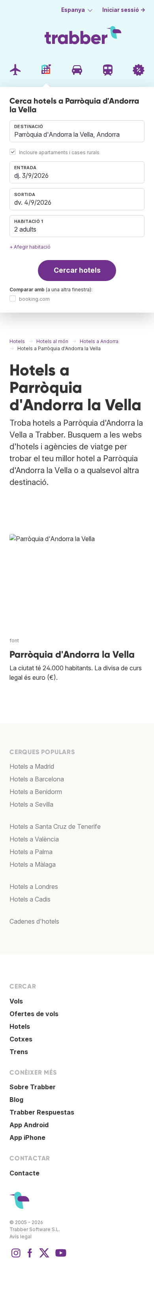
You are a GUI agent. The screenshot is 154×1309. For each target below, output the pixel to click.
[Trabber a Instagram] (15, 1257)
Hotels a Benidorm (35, 792)
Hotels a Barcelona (36, 779)
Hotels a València (34, 839)
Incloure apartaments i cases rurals (59, 152)
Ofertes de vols (33, 1014)
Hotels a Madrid (31, 766)
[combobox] (77, 131)
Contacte (24, 1173)
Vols (16, 1001)
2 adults (25, 229)
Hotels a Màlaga (32, 864)
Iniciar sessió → (123, 10)
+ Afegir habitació (30, 247)
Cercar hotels (77, 270)
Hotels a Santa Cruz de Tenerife (55, 826)
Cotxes (20, 1039)
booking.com (34, 299)
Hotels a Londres (33, 886)
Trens (18, 1052)
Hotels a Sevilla (31, 804)
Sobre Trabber (32, 1087)
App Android (29, 1125)
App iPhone (27, 1137)
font (14, 640)
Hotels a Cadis (30, 899)
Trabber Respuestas (41, 1112)
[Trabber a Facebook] (30, 1257)
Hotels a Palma (31, 852)
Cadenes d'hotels (34, 921)
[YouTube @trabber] (59, 1257)
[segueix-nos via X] (44, 1257)
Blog (16, 1099)
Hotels (19, 1026)
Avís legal (20, 1236)
